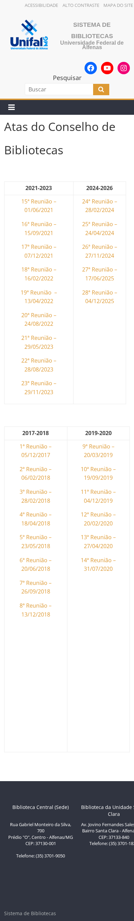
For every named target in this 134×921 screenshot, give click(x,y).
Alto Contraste (81, 5)
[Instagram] (124, 68)
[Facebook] (91, 68)
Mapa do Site (118, 5)
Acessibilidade (41, 5)
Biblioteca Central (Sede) (40, 807)
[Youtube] (107, 68)
